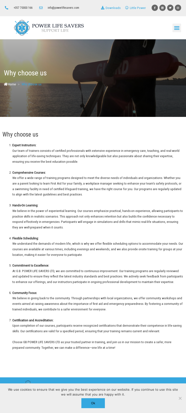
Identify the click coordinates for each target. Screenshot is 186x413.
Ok (93, 403)
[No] (180, 398)
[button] (176, 28)
